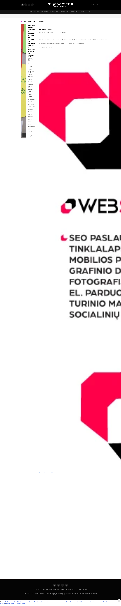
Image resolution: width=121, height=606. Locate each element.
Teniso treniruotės (97, 602)
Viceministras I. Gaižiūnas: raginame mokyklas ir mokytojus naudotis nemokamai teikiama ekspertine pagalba (31, 41)
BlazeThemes (65, 594)
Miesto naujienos (60, 602)
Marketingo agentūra (10, 602)
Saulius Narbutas (70, 602)
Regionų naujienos (10, 603)
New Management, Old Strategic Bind (48, 36)
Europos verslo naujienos (69, 11)
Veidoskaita (89, 602)
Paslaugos (89, 11)
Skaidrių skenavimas (34, 602)
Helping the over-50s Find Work (47, 47)
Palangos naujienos (21, 603)
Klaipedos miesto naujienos (48, 602)
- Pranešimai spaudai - (108, 602)
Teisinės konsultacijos (22, 602)
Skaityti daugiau (30, 136)
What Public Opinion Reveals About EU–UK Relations (52, 32)
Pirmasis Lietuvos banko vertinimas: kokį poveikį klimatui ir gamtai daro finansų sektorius (61, 43)
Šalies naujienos (34, 11)
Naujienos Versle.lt (60, 4)
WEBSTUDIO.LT (27, 593)
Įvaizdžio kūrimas (80, 602)
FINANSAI (81, 11)
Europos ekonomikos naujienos (50, 11)
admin (30, 58)
